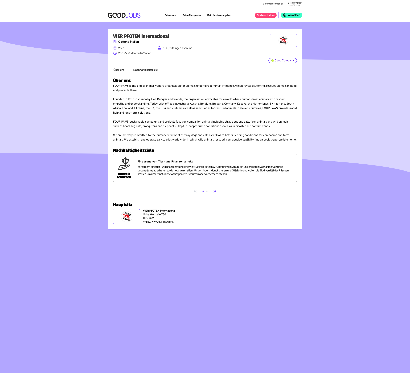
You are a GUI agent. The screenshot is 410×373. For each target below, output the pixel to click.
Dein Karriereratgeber (219, 15)
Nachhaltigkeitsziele (145, 70)
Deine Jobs (170, 15)
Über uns (118, 70)
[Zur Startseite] (124, 15)
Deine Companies (191, 15)
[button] (203, 191)
